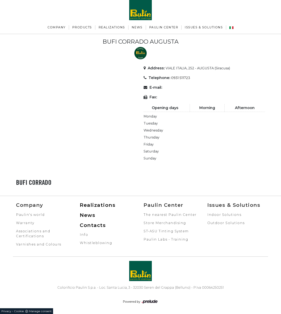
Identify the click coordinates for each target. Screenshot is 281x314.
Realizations (112, 27)
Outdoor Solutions (226, 223)
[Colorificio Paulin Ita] (231, 27)
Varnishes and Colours (38, 244)
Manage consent (40, 311)
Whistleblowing (96, 243)
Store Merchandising (165, 223)
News (137, 27)
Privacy (6, 311)
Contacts (93, 225)
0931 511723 (180, 78)
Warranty (25, 223)
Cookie (19, 311)
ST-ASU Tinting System (166, 231)
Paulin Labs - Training (166, 239)
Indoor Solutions (224, 215)
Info (84, 235)
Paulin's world (30, 215)
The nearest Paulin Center (170, 215)
